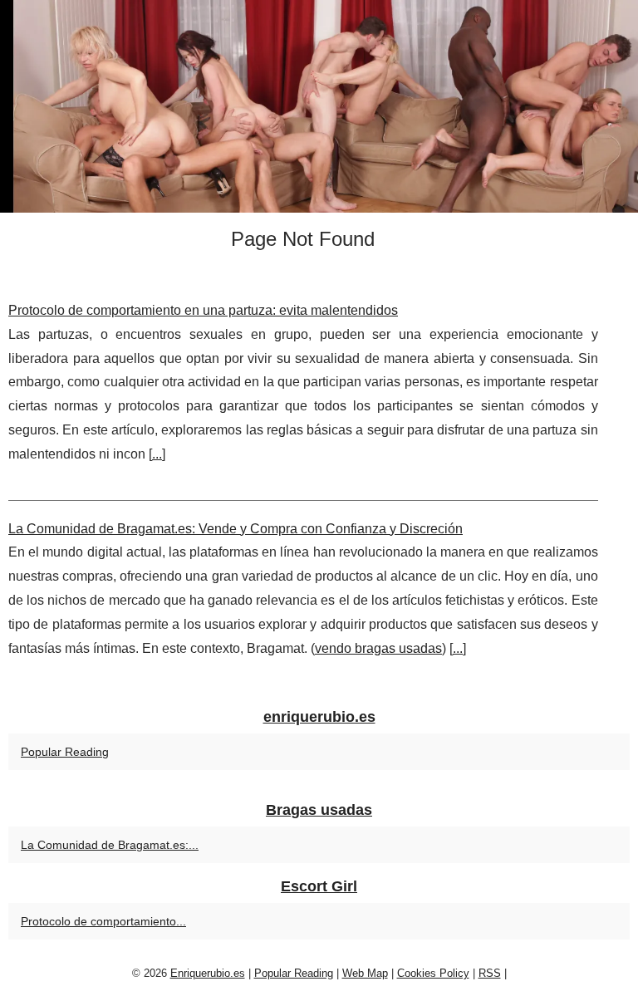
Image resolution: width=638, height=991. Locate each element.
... (157, 454)
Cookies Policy (433, 973)
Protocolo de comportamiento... (103, 921)
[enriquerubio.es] (319, 106)
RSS (489, 973)
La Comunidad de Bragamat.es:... (110, 844)
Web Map (365, 973)
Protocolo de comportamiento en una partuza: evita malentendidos (203, 310)
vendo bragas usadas (378, 648)
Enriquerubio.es (207, 973)
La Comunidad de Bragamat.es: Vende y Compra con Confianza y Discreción (235, 529)
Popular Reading (65, 751)
